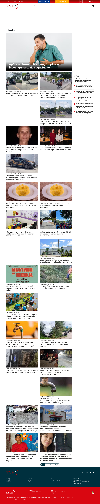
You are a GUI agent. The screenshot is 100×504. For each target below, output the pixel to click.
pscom (8, 1)
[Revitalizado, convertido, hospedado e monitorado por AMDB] (93, 492)
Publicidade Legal (81, 6)
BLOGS (29, 480)
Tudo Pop (72, 6)
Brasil (60, 6)
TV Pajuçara (66, 6)
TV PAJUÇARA (54, 478)
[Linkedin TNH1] (92, 1)
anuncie (14, 1)
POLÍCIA (30, 478)
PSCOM (52, 481)
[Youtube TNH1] (90, 1)
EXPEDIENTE (76, 478)
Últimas (36, 6)
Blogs (56, 6)
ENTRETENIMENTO (55, 480)
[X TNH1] (87, 1)
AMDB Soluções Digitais (20, 500)
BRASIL (30, 481)
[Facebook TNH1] (84, 1)
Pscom (88, 6)
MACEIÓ (8, 480)
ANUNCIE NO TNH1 (77, 480)
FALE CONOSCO (77, 483)
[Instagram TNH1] (81, 1)
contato (20, 1)
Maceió (41, 6)
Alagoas (46, 6)
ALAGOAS (8, 481)
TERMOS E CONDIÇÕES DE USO (81, 481)
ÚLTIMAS (8, 478)
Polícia (51, 6)
